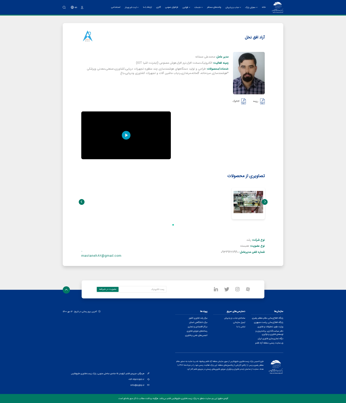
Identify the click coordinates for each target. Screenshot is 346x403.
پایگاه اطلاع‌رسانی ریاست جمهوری (268, 322)
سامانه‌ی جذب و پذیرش (234, 318)
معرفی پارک (250, 7)
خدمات (197, 7)
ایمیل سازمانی (239, 322)
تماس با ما (240, 326)
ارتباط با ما (147, 7)
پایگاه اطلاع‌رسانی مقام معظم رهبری (267, 318)
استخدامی (115, 7)
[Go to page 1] (173, 225)
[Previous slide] (82, 202)
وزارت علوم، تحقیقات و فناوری (270, 326)
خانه (264, 7)
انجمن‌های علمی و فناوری (196, 335)
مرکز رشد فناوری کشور (198, 318)
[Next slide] (265, 202)
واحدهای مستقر (214, 7)
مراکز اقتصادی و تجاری (197, 326)
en (76, 7)
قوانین (185, 7)
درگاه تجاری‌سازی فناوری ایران (270, 338)
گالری (158, 7)
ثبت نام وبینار (131, 7)
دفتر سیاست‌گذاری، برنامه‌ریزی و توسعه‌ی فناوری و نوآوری (269, 332)
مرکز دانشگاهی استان (198, 322)
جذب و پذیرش (232, 7)
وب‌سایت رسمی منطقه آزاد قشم (269, 343)
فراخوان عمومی (171, 7)
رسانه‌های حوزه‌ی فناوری (197, 331)
